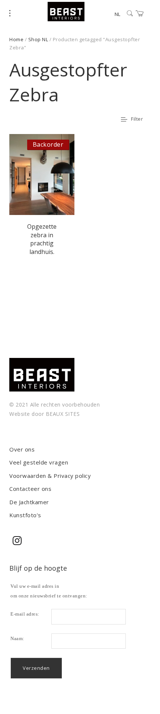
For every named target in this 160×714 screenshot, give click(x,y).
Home (16, 39)
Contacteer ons (30, 488)
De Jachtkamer (29, 502)
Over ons (22, 449)
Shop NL (38, 39)
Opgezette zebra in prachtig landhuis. (42, 238)
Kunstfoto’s (25, 515)
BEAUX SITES (63, 413)
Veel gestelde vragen (38, 462)
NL (117, 14)
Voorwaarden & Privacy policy (50, 475)
